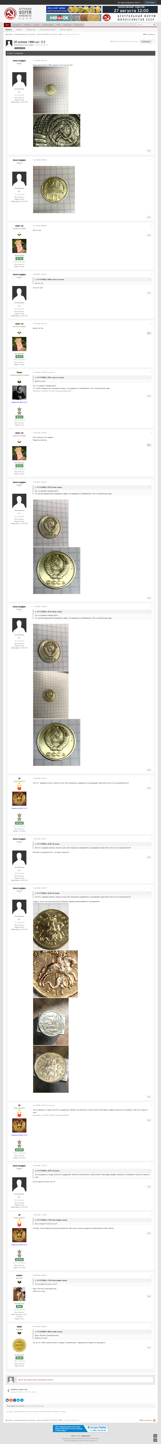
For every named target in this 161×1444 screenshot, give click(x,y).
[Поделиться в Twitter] (18, 1400)
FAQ (58, 25)
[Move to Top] (155, 1436)
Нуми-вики (67, 25)
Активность (17, 25)
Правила (19, 29)
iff (53, 844)
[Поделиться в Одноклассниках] (11, 1400)
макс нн (55, 279)
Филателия (79, 25)
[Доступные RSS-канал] (154, 1420)
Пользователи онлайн (47, 29)
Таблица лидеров (66, 29)
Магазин (27, 25)
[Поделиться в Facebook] (14, 1400)
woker (54, 1332)
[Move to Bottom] (155, 1440)
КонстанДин (56, 1220)
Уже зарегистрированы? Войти (129, 2)
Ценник (36, 25)
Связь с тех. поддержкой (80, 1435)
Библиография (48, 25)
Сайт (7, 25)
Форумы (8, 29)
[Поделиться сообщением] (151, 60)
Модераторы (31, 29)
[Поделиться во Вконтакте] (7, 1400)
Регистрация (150, 2)
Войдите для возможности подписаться (125, 41)
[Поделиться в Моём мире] (22, 1400)
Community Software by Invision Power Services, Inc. (80, 1441)
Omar (54, 487)
